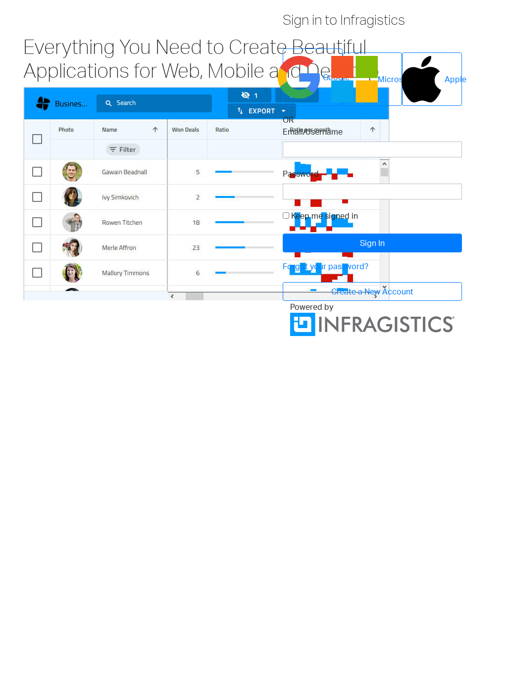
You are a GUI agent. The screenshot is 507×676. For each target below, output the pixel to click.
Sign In (372, 243)
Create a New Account (372, 291)
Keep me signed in (324, 216)
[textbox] (372, 149)
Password (301, 174)
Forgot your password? (325, 266)
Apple (453, 79)
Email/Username (313, 132)
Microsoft (390, 79)
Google (333, 77)
